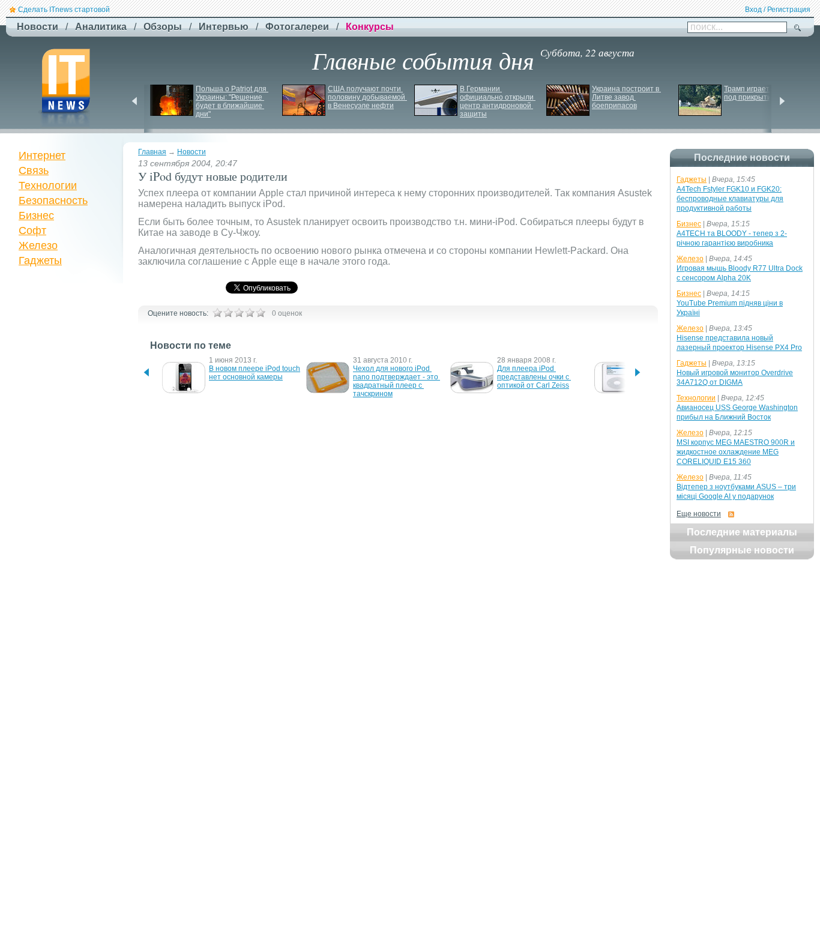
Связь (34, 170)
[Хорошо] (249, 313)
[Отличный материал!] (260, 313)
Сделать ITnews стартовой (64, 9)
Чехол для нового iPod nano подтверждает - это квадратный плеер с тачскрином (396, 381)
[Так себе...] (239, 313)
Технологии (48, 185)
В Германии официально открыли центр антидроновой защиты (497, 101)
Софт (32, 230)
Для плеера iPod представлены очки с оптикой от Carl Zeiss (534, 377)
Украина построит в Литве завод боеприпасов (626, 97)
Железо (38, 246)
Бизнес (36, 215)
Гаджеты (40, 261)
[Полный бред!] (217, 313)
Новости (191, 152)
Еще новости (699, 514)
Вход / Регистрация (777, 9)
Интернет (42, 155)
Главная (152, 152)
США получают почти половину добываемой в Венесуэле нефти (367, 97)
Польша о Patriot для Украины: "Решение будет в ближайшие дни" (232, 101)
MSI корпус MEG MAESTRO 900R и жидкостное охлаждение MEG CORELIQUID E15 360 (736, 452)
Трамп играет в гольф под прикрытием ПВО (761, 93)
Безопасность (53, 200)
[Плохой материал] (228, 313)
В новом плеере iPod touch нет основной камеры (255, 372)
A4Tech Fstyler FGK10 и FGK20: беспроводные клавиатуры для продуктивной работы (730, 198)
